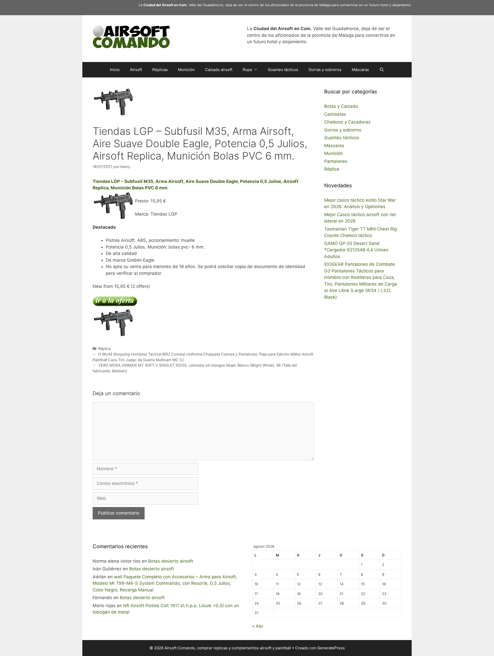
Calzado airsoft (218, 69)
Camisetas (335, 114)
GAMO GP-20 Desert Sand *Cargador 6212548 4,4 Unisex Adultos (356, 250)
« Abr (257, 626)
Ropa (247, 69)
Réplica (104, 348)
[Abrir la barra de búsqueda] (381, 69)
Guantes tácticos (283, 69)
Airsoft (136, 69)
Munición (186, 69)
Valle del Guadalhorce (206, 5)
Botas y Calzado (341, 106)
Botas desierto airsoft (170, 561)
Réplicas (160, 69)
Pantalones (335, 161)
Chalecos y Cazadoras (347, 122)
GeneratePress (331, 647)
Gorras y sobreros (324, 69)
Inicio (115, 69)
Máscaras (360, 69)
